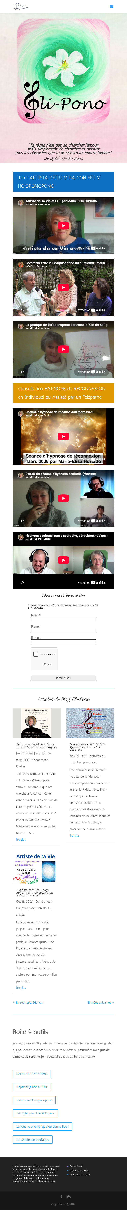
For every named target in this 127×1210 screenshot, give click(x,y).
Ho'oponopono (39, 760)
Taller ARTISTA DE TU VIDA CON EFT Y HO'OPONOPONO (59, 182)
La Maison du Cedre (79, 1170)
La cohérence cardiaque (32, 1140)
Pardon (20, 766)
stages (20, 914)
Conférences (44, 901)
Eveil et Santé (76, 1166)
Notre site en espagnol (80, 1174)
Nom (35, 615)
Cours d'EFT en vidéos (31, 1074)
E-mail (37, 637)
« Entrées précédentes (28, 1002)
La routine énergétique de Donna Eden (42, 1126)
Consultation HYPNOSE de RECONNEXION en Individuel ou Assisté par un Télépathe (61, 393)
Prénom (36, 626)
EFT (25, 760)
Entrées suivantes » (101, 1002)
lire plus (21, 839)
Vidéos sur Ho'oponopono (34, 1100)
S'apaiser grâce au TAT (31, 1087)
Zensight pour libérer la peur (35, 1113)
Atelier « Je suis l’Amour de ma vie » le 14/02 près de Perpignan (36, 745)
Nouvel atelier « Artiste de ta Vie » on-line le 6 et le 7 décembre (87, 746)
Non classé (43, 908)
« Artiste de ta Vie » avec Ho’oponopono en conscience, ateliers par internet (34, 892)
